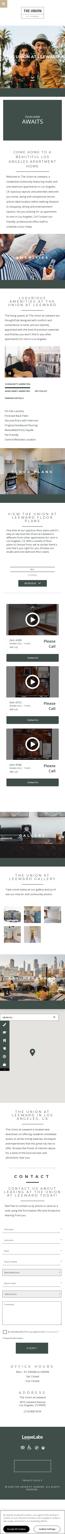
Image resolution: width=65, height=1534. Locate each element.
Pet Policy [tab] (41, 391)
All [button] (32, 569)
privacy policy (51, 1331)
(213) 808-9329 (32, 1411)
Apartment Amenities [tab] (17, 391)
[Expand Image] (12, 914)
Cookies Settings (47, 1529)
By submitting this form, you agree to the (26, 1331)
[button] (3, 4)
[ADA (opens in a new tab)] (30, 1447)
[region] (32, 1522)
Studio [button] (32, 575)
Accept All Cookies (16, 1529)
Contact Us (32, 657)
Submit (32, 1348)
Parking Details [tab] (14, 398)
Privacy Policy (32, 1480)
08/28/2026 (30, 583)
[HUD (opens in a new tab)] (23, 1447)
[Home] (32, 13)
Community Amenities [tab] (17, 384)
